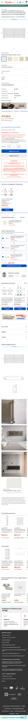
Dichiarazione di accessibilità (20, 710)
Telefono (11, 276)
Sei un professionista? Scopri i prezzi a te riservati (10, 127)
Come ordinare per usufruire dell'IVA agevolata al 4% (13, 655)
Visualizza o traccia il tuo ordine (8, 637)
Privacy (17, 713)
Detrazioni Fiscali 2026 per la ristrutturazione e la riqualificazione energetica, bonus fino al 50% (12, 662)
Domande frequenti (6, 635)
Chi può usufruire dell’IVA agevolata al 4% (11, 653)
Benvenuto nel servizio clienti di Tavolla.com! (11, 706)
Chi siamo (23, 706)
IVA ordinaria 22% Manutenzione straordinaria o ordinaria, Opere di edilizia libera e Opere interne (12, 670)
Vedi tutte (22, 217)
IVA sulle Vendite (5, 642)
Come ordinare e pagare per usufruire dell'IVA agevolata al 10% (14, 650)
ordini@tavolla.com (14, 175)
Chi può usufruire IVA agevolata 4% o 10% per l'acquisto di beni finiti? (14, 666)
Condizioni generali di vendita (18, 708)
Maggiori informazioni (10, 138)
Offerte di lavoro (7, 708)
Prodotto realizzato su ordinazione (8, 16)
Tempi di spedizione (6, 640)
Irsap (2, 9)
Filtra (25, 283)
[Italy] (20, 2)
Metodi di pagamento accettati (8, 644)
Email (24, 276)
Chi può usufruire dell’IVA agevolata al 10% (11, 647)
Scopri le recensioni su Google (17, 5)
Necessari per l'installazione (6, 111)
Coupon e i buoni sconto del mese (9, 678)
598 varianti (16, 111)
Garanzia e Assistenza (21, 16)
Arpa (6, 9)
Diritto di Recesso (5, 710)
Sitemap (3, 681)
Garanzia (12, 710)
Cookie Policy (12, 713)
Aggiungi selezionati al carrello (14, 265)
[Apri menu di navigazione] (2, 2)
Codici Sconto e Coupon (7, 676)
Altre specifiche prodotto (6, 100)
